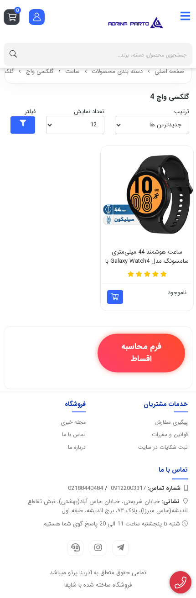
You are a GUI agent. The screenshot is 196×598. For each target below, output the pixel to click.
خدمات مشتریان (166, 404)
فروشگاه (75, 404)
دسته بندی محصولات (117, 71)
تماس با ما (74, 434)
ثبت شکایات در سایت (163, 447)
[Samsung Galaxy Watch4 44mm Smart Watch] (147, 192)
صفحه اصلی (169, 71)
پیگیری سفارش (171, 422)
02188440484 (85, 488)
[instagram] (98, 548)
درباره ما (77, 447)
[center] (13, 54)
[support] (75, 548)
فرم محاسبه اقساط (141, 352)
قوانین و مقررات (170, 434)
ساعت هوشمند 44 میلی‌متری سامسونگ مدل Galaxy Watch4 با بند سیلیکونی (147, 256)
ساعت (72, 71)
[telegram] (121, 548)
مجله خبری (73, 422)
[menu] (185, 16)
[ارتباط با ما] (181, 582)
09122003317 (146, 488)
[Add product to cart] (115, 297)
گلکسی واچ (40, 71)
